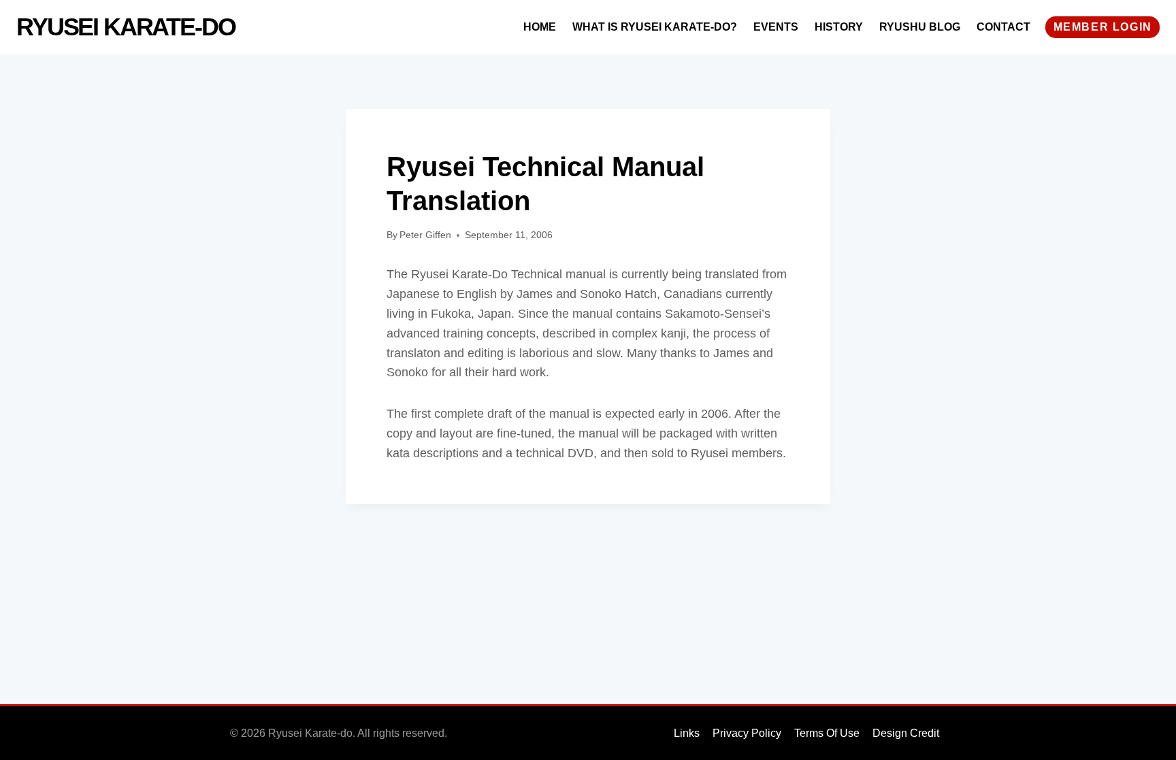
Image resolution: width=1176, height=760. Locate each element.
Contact (1003, 27)
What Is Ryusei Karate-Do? (654, 27)
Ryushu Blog (919, 27)
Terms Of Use (827, 733)
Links (687, 733)
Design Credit (905, 733)
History (839, 27)
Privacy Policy (747, 733)
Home (539, 27)
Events (775, 27)
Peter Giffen (425, 234)
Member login (1103, 27)
